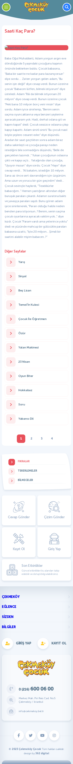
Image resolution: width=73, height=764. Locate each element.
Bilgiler (9, 627)
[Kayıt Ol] (19, 266)
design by (36, 753)
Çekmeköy (10, 597)
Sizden (7, 617)
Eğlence (9, 607)
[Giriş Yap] (53, 266)
